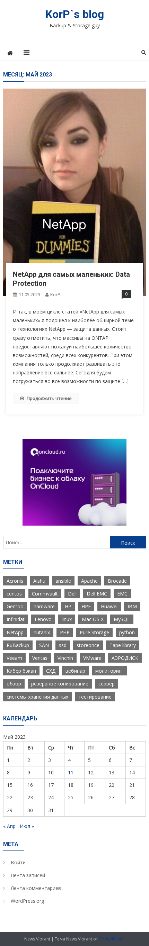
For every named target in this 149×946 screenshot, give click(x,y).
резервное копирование (59, 683)
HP (68, 606)
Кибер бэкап (21, 670)
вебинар (75, 670)
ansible (63, 580)
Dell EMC (97, 593)
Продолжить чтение (49, 398)
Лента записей (28, 875)
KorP (55, 294)
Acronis (15, 580)
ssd (63, 645)
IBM (132, 606)
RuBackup (18, 645)
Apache (89, 580)
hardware (44, 606)
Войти (18, 862)
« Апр (9, 826)
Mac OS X (93, 619)
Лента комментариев (36, 888)
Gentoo (15, 606)
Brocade (117, 580)
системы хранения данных (37, 696)
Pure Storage (94, 632)
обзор (14, 683)
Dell (72, 593)
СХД (50, 670)
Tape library (122, 645)
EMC (122, 593)
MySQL (122, 619)
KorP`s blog (74, 14)
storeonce (88, 645)
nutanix (42, 632)
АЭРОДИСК (125, 658)
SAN (44, 645)
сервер (106, 683)
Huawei (109, 606)
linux (67, 619)
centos (14, 593)
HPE (86, 606)
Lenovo (43, 619)
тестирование (95, 696)
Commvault (45, 593)
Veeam (14, 658)
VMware (92, 658)
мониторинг (109, 670)
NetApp (15, 632)
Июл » (27, 826)
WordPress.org (27, 901)
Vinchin (65, 658)
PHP (65, 632)
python (127, 632)
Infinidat (16, 619)
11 (70, 772)
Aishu (39, 580)
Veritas (39, 658)
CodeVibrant (111, 939)
